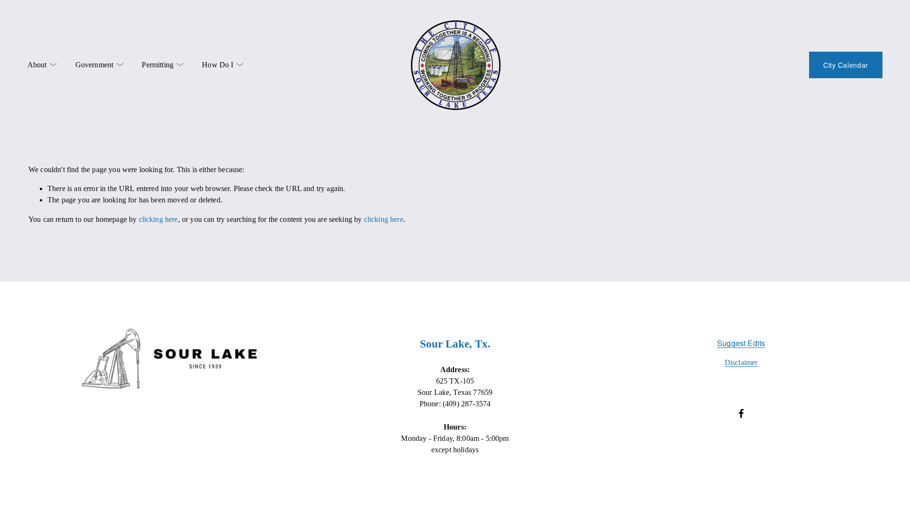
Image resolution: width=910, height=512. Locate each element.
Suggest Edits (741, 343)
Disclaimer (741, 362)
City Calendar (845, 65)
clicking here (158, 219)
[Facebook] (741, 413)
